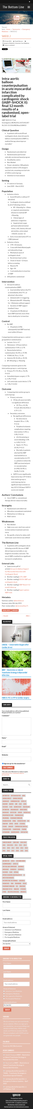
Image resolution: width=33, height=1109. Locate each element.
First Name (6, 902)
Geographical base (9, 941)
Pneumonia (6, 818)
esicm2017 (21, 869)
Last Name (6, 910)
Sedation (5, 824)
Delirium (5, 804)
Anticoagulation (16, 796)
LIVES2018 (22, 881)
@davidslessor (19, 601)
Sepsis (11, 824)
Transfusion (16, 829)
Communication (15, 801)
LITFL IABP (23, 577)
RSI (28, 821)
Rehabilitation (7, 821)
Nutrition (13, 812)
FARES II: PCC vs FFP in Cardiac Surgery (15, 698)
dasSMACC (21, 866)
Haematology (17, 807)
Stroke (5, 826)
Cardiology (15, 610)
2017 (13, 848)
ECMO (24, 804)
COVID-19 (23, 801)
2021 (4, 851)
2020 (26, 848)
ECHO (20, 804)
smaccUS (16, 889)
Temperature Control (21, 826)
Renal (14, 821)
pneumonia (18, 883)
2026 (26, 851)
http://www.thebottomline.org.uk (16, 1100)
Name (4, 738)
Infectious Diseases (8, 878)
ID (24, 875)
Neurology (6, 812)
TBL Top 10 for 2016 (13, 892)
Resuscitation (22, 821)
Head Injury (26, 807)
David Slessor (19, 41)
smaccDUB (22, 886)
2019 (21, 848)
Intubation (6, 810)
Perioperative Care (8, 815)
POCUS (24, 883)
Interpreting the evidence (10, 881)
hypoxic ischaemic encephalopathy (12, 875)
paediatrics (6, 883)
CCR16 (12, 861)
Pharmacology (19, 815)
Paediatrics (27, 812)
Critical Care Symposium (9, 866)
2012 (20, 845)
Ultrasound (6, 832)
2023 (12, 851)
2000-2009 (23, 842)
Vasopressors (15, 832)
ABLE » (28, 616)
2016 (8, 848)
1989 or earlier (7, 842)
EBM (16, 804)
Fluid (10, 807)
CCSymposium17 (7, 864)
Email (4, 746)
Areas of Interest (9, 927)
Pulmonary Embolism (16, 818)
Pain (12, 883)
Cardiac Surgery (17, 798)
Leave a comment (10, 45)
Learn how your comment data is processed (13, 774)
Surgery (10, 826)
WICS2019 (23, 892)
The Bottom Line (13, 7)
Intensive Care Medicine (22, 43)
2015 (4, 848)
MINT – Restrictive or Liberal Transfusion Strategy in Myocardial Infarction (14, 672)
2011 (16, 845)
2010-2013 (10, 845)
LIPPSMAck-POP (9, 1089)
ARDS (23, 796)
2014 (25, 845)
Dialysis (11, 804)
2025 (21, 851)
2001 (4, 845)
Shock (16, 824)
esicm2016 (13, 869)
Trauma (24, 829)
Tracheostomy (7, 829)
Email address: (8, 919)
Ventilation (24, 832)
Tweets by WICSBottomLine (12, 1046)
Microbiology (14, 810)
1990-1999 (16, 842)
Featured (5, 807)
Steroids (22, 824)
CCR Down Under (20, 861)
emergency (6, 869)
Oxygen (20, 812)
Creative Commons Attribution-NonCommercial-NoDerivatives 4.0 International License (16, 1104)
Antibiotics (6, 796)
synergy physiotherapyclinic (15, 1071)
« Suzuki (5, 616)
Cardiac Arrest (6, 610)
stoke (4, 892)
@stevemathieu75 (22, 606)
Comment (6, 715)
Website (5, 755)
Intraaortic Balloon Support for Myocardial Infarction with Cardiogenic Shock (17, 571)
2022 (8, 851)
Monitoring (23, 810)
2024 (17, 851)
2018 (17, 848)
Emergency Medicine (8, 43)
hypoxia (16, 872)
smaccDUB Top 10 (7, 889)
